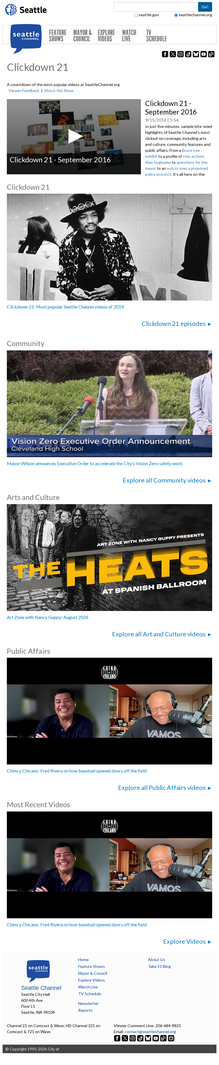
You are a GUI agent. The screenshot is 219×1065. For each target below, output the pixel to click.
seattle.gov (149, 14)
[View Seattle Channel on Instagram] (133, 1037)
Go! (205, 6)
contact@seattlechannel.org (150, 1031)
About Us (156, 959)
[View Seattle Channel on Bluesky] (148, 1037)
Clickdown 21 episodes (174, 323)
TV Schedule (156, 35)
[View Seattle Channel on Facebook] (117, 1037)
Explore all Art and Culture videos (159, 634)
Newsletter (88, 1003)
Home (83, 959)
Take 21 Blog (159, 966)
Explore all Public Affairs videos (162, 787)
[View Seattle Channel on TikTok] (140, 1037)
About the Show (59, 90)
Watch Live (129, 35)
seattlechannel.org (195, 14)
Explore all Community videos (164, 480)
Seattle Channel (41, 988)
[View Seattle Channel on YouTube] (156, 1037)
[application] (74, 136)
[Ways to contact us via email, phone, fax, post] (171, 1037)
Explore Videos (106, 35)
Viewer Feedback (24, 90)
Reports (85, 1010)
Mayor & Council (82, 35)
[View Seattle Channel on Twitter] (125, 1037)
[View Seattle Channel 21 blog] (164, 1037)
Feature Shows (57, 35)
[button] (74, 136)
